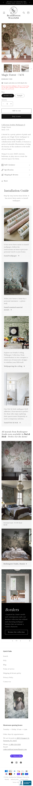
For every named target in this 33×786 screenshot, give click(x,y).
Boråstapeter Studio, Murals (14, 564)
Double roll (8, 95)
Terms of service (8, 669)
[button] (4, 13)
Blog (4, 665)
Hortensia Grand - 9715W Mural (13, 523)
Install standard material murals (13, 308)
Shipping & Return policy (12, 673)
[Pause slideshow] (29, 641)
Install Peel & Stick (11, 423)
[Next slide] (20, 641)
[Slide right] (31, 68)
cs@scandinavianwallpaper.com (15, 749)
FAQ (4, 660)
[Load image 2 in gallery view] (16, 68)
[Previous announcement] (3, 2)
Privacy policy (24, 779)
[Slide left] (2, 68)
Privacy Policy (8, 677)
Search (5, 656)
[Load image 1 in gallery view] (8, 68)
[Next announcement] (29, 2)
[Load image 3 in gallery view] (25, 68)
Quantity (4, 100)
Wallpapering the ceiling (13, 366)
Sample (20, 95)
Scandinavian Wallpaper (15, 777)
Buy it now (16, 116)
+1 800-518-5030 (15, 744)
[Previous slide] (12, 641)
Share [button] (6, 181)
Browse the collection (16, 633)
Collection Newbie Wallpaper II (13, 125)
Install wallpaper (10, 256)
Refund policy (15, 779)
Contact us (7, 682)
